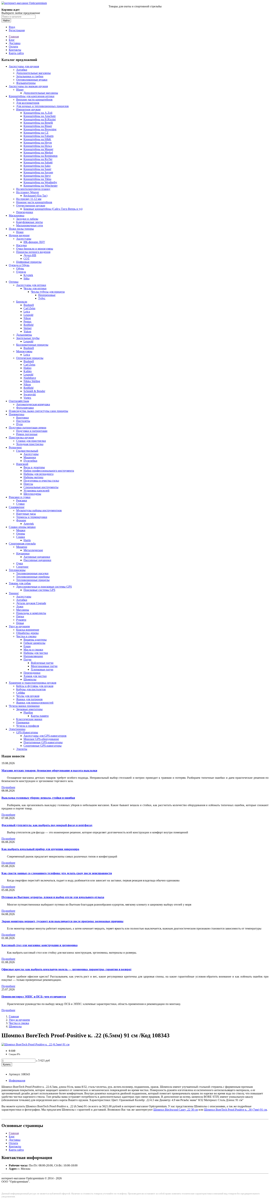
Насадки (21, 245)
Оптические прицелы (29, 358)
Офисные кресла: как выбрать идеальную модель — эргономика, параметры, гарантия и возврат (66, 969)
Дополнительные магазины (33, 73)
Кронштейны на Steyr (37, 175)
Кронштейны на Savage (38, 172)
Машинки (30, 457)
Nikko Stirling (32, 381)
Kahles (28, 371)
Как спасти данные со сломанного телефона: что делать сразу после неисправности (56, 873)
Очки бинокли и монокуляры (34, 248)
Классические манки (29, 719)
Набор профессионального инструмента (49, 470)
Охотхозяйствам (19, 401)
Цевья (20, 623)
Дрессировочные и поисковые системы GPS (44, 586)
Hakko (27, 367)
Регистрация (17, 30)
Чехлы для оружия (27, 696)
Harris (27, 540)
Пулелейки (30, 460)
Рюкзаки (21, 500)
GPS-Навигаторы (27, 732)
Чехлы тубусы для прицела (48, 291)
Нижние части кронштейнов (34, 202)
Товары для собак (20, 583)
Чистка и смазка (26, 636)
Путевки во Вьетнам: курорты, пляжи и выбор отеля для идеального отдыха (52, 897)
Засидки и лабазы (27, 218)
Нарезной (22, 464)
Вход (12, 27)
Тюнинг (14, 593)
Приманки (22, 722)
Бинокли (21, 301)
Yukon (27, 331)
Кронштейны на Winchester (40, 185)
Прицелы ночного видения (33, 251)
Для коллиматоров (27, 102)
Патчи (27, 659)
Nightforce (30, 377)
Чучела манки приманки (24, 705)
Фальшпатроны (26, 82)
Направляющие (33, 656)
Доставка (14, 43)
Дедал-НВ (30, 255)
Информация (17, 1080)
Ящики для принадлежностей (34, 702)
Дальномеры (24, 334)
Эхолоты (21, 749)
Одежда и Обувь (19, 265)
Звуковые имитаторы (29, 709)
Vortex (27, 397)
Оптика (13, 281)
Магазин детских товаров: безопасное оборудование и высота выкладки (49, 770)
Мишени (21, 546)
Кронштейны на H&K (37, 139)
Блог (12, 39)
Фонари (21, 520)
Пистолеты (23, 420)
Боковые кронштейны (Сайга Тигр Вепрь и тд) (53, 208)
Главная (14, 36)
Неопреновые (46, 295)
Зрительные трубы (27, 338)
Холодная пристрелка (29, 444)
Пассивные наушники (37, 560)
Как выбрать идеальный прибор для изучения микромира (40, 849)
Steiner (28, 328)
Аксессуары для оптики (31, 285)
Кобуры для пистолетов (31, 689)
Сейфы (20, 692)
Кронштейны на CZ (36, 132)
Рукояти (21, 619)
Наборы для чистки (36, 652)
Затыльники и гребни (29, 76)
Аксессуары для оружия (24, 66)
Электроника (17, 729)
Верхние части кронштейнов (34, 99)
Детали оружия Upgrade (31, 603)
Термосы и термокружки (31, 517)
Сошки (20, 536)
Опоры (20, 533)
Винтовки (22, 417)
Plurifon (28, 712)
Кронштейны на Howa (38, 145)
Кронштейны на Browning (40, 129)
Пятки (20, 616)
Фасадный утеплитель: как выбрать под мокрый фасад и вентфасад (46, 825)
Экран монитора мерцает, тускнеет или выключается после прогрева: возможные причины (62, 921)
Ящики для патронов (29, 699)
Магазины (22, 609)
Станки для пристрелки (31, 440)
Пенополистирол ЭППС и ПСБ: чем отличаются (33, 996)
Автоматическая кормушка (33, 404)
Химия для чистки (35, 676)
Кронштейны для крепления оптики (31, 96)
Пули (19, 424)
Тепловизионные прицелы (33, 580)
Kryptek (28, 275)
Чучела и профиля (27, 725)
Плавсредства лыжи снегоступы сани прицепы (38, 411)
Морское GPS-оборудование (41, 739)
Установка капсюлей (36, 490)
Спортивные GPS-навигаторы (43, 745)
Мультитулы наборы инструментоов (39, 510)
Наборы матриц (33, 477)
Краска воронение (27, 629)
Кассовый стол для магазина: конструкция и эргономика (39, 945)
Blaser (20, 89)
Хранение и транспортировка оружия (32, 682)
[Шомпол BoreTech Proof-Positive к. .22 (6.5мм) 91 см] (35, 1044)
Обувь (20, 268)
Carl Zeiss (29, 308)
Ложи (19, 606)
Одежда (21, 271)
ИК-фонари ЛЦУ (34, 242)
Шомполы (30, 679)
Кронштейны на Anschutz (40, 116)
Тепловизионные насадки (32, 573)
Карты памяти (40, 715)
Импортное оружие (28, 109)
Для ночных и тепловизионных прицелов (42, 106)
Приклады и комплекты (31, 613)
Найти (6, 20)
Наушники (23, 553)
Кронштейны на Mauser (38, 149)
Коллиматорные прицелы (32, 344)
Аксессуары (23, 238)
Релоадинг (15, 447)
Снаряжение (16, 507)
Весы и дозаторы (34, 467)
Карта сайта (16, 53)
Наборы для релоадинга (38, 474)
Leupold (28, 314)
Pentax (27, 321)
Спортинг (22, 566)
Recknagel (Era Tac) (35, 195)
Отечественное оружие (30, 205)
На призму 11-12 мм (28, 198)
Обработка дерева (27, 633)
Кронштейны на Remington (40, 155)
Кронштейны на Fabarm (38, 136)
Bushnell (29, 305)
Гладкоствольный (27, 450)
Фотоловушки (25, 407)
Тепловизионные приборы (33, 576)
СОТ (27, 258)
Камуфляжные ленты (29, 222)
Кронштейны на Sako (37, 165)
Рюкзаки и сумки (19, 497)
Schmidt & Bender (34, 391)
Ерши (27, 646)
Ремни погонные (26, 434)
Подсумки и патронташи (31, 430)
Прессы (28, 483)
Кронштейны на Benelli (38, 122)
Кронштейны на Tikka (37, 179)
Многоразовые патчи (44, 666)
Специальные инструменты (41, 487)
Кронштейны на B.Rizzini (40, 119)
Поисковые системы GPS (39, 589)
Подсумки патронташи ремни (27, 427)
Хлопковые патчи (42, 669)
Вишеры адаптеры (35, 639)
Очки (19, 563)
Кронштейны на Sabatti (38, 162)
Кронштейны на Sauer (37, 169)
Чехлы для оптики (35, 288)
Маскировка (16, 215)
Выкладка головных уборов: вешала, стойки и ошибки (38, 797)
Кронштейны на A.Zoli (38, 112)
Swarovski (30, 394)
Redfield (28, 324)
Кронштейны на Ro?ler (38, 159)
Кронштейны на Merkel (38, 152)
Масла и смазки (33, 649)
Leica (27, 311)
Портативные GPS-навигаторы (43, 742)
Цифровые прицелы (29, 261)
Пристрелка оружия (21, 437)
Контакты (15, 49)
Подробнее (8, 787)
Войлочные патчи (42, 662)
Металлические (33, 550)
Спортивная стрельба (22, 543)
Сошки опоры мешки (22, 527)
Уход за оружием (19, 626)
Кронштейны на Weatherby (40, 182)
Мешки (20, 530)
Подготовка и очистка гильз (41, 480)
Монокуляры (24, 351)
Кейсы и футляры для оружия (34, 686)
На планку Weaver (27, 192)
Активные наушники (37, 556)
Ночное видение (19, 235)
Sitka (26, 278)
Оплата (13, 46)
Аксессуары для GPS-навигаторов (45, 735)
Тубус (41, 298)
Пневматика (16, 414)
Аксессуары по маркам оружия (28, 86)
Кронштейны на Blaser (38, 126)
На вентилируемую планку (33, 189)
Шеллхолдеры (32, 493)
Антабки (21, 69)
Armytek (29, 523)
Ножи (20, 232)
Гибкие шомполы (34, 642)
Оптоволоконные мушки (31, 79)
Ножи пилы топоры (21, 228)
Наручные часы (26, 513)
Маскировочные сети (29, 225)
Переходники (24, 212)
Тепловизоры (17, 570)
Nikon (27, 318)
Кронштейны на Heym (38, 142)
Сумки (20, 503)
